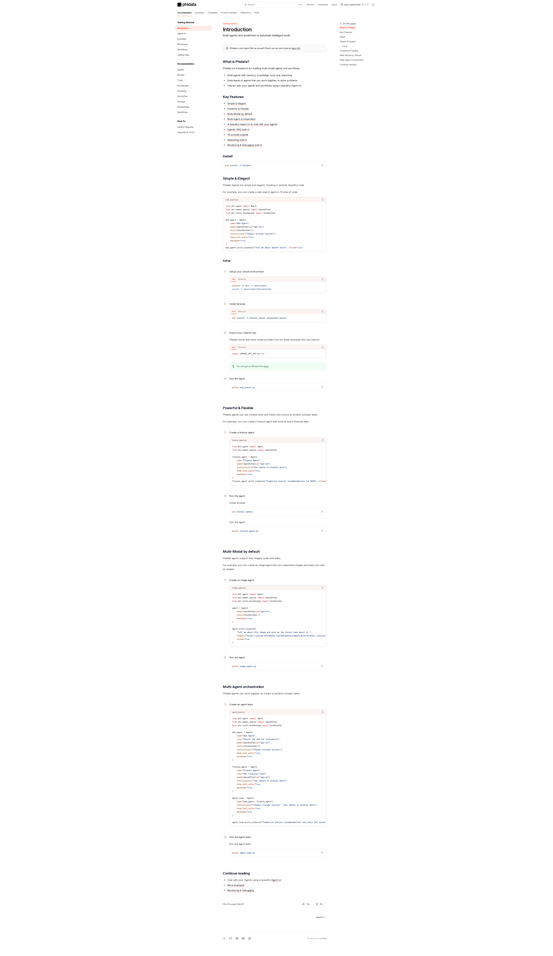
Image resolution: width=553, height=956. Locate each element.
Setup (345, 46)
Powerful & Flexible (349, 50)
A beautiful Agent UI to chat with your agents (252, 124)
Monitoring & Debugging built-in (244, 145)
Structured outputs (237, 134)
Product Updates (229, 12)
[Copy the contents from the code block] (322, 165)
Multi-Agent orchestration (352, 60)
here (266, 366)
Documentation (184, 12)
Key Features (346, 32)
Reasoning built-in (237, 139)
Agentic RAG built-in (238, 129)
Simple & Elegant (348, 41)
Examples (199, 12)
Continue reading (348, 64)
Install (342, 37)
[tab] (234, 279)
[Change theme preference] (373, 4)
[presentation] (278, 464)
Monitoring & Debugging (240, 890)
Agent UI (276, 880)
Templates (213, 12)
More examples (235, 885)
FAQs (256, 12)
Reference (246, 12)
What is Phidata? (347, 27)
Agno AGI (295, 48)
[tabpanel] (278, 287)
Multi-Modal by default (350, 55)
